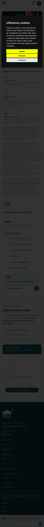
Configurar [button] (22, 60)
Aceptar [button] (22, 51)
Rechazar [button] (22, 56)
